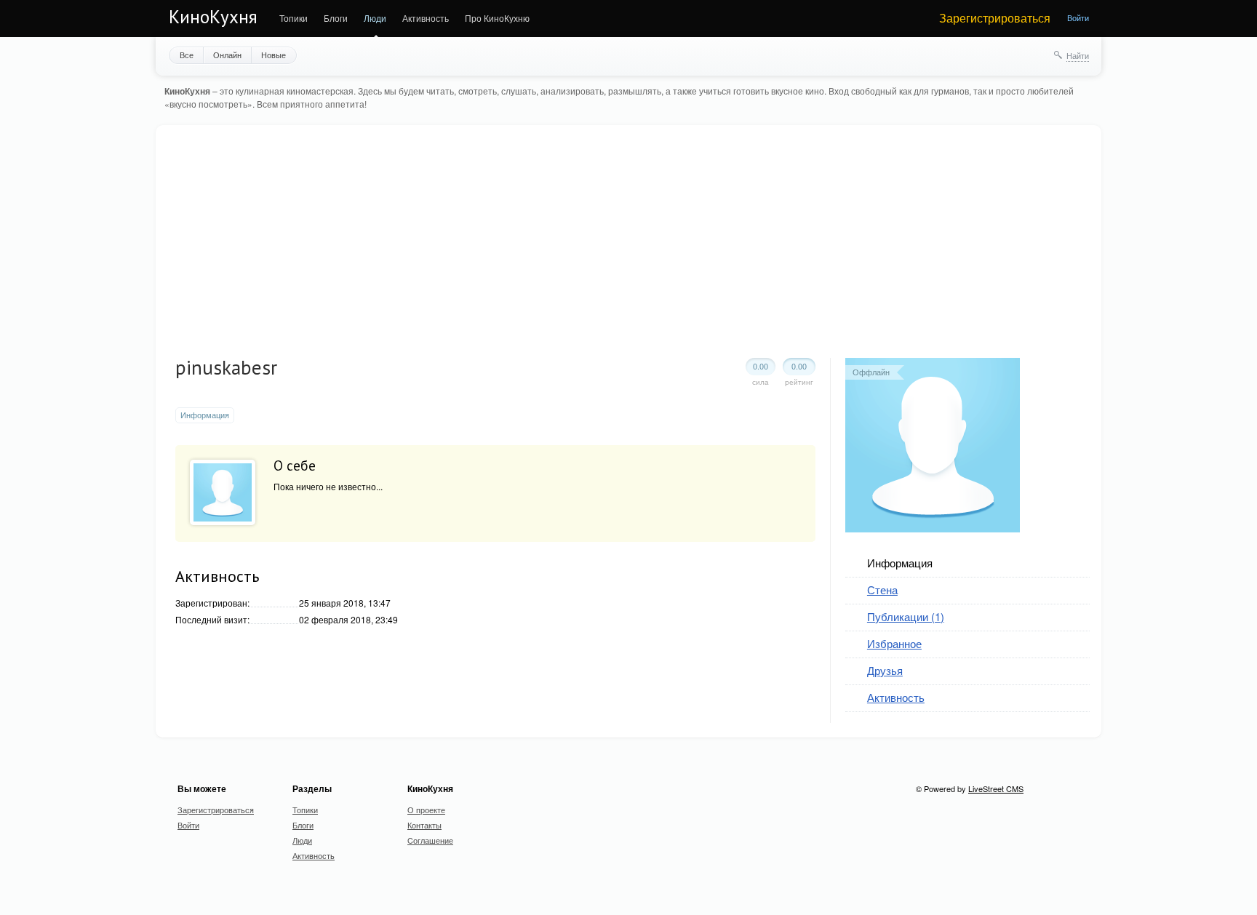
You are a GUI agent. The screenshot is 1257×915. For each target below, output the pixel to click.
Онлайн (227, 54)
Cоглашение (430, 840)
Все (186, 54)
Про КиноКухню (497, 18)
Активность (425, 18)
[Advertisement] (632, 249)
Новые (273, 54)
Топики (293, 18)
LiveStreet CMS (995, 788)
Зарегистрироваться (994, 17)
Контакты (424, 825)
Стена (882, 589)
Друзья (885, 670)
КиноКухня (213, 16)
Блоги (336, 18)
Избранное (894, 643)
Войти (1078, 17)
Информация (204, 415)
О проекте (426, 809)
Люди (375, 18)
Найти (1077, 55)
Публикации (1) (905, 616)
